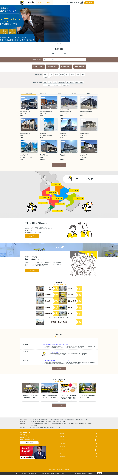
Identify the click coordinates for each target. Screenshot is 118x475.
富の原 (46, 421)
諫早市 (50, 82)
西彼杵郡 (51, 192)
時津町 (44, 197)
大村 (54, 427)
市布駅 (82, 74)
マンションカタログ (48, 466)
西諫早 (37, 427)
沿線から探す (53, 66)
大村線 (45, 423)
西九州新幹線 (65, 423)
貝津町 (31, 421)
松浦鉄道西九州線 (33, 425)
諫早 (34, 427)
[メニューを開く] (96, 2)
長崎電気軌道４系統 (56, 423)
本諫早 (31, 427)
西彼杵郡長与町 (61, 82)
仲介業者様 (62, 456)
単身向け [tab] (89, 93)
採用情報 (62, 440)
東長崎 (60, 203)
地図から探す (67, 66)
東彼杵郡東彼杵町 (47, 85)
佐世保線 (89, 423)
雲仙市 (76, 82)
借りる (39, 2)
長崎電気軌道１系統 (38, 423)
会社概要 (62, 433)
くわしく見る (32, 236)
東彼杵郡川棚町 (65, 85)
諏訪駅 (67, 74)
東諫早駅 (72, 74)
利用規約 (55, 466)
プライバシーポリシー (63, 466)
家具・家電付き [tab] (44, 93)
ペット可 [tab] (59, 93)
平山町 (63, 421)
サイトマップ (72, 466)
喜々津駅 (62, 74)
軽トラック (62, 453)
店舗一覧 (77, 2)
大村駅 (45, 77)
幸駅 (50, 77)
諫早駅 (51, 74)
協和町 (50, 421)
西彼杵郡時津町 (70, 82)
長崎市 (45, 82)
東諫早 (48, 427)
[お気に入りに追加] (36, 107)
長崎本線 (32, 423)
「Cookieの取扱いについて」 (81, 473)
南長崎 (57, 211)
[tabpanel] (59, 23)
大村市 (55, 82)
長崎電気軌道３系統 (72, 423)
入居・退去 (62, 443)
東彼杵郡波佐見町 (56, 85)
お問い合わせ (89, 2)
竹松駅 (78, 74)
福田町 (53, 421)
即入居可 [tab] (74, 93)
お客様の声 (62, 450)
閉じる (99, 473)
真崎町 (42, 421)
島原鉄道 (50, 423)
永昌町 (57, 421)
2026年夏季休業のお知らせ (54, 352)
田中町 (35, 421)
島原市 (81, 82)
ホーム (68, 2)
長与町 (57, 198)
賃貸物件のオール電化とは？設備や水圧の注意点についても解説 (54, 344)
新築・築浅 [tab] (29, 93)
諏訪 (45, 427)
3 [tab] (60, 43)
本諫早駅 (45, 74)
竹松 (51, 427)
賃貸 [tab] (53, 53)
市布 (57, 427)
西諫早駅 (56, 74)
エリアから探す (39, 66)
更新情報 (59, 368)
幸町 (61, 421)
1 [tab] (57, 43)
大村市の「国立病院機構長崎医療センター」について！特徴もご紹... (55, 360)
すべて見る (59, 165)
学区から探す (80, 66)
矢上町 (38, 421)
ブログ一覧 (72, 2)
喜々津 (41, 427)
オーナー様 (62, 446)
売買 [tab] (65, 53)
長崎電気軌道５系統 (82, 423)
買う (48, 2)
